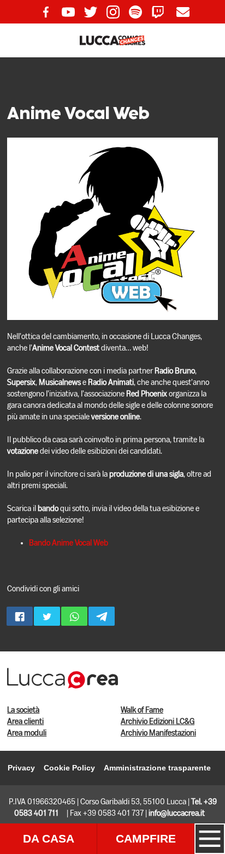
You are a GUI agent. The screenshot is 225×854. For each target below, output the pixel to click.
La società (23, 710)
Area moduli (26, 733)
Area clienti (25, 722)
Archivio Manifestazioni (158, 733)
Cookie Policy (69, 767)
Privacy (21, 767)
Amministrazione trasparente (157, 767)
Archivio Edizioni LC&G (157, 722)
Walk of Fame (142, 710)
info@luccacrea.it (177, 814)
